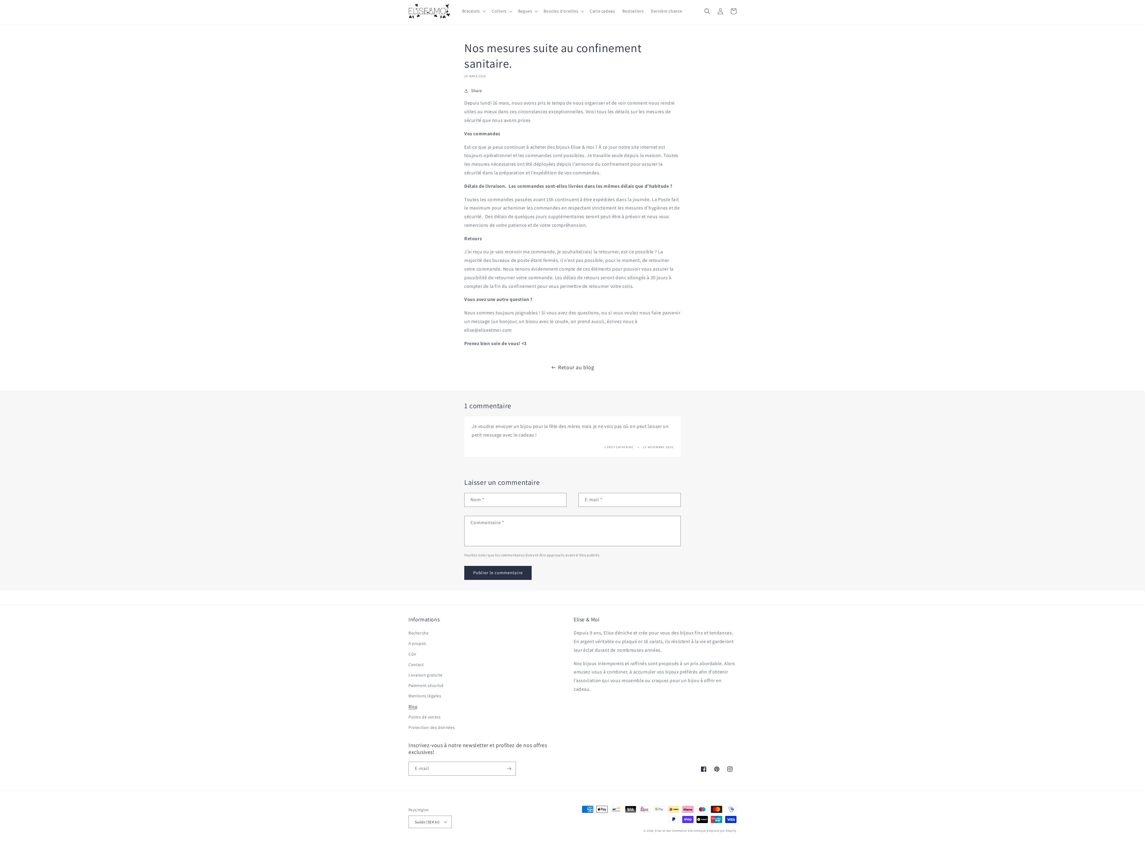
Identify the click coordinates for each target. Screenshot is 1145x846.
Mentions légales (425, 695)
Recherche (418, 633)
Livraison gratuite (425, 675)
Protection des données (432, 727)
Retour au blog (576, 367)
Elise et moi (663, 831)
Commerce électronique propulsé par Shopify (704, 831)
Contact (416, 664)
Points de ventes (425, 717)
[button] (473, 11)
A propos (417, 643)
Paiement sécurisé (426, 685)
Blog (413, 706)
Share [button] (476, 90)
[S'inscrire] (509, 769)
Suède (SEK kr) (427, 822)
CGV (412, 654)
